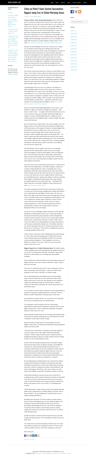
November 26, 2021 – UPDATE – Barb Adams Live (13, 31)
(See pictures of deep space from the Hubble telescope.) (45, 43)
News (32, 439)
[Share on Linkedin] (33, 435)
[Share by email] (38, 435)
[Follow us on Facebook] (72, 11)
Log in (69, 453)
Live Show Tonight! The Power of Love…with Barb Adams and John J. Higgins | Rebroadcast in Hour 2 (13, 21)
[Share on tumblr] (36, 435)
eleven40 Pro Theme (41, 453)
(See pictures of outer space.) (37, 185)
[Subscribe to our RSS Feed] (79, 11)
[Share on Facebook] (25, 435)
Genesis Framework (54, 453)
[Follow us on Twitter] (76, 11)
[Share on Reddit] (30, 435)
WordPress (64, 453)
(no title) (10, 12)
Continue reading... (13, 74)
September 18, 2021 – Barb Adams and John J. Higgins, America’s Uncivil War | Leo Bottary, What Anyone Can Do (13, 41)
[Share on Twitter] (28, 435)
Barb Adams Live (14, 2)
